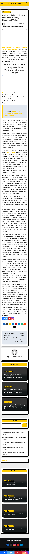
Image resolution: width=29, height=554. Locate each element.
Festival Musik (13, 26)
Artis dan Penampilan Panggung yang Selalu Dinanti (13, 513)
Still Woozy (20, 26)
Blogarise (22, 550)
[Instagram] (12, 318)
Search (14, 420)
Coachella (6, 26)
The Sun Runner (14, 3)
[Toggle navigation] (2, 4)
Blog (6, 480)
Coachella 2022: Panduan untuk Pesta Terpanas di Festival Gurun (13, 113)
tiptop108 (4, 460)
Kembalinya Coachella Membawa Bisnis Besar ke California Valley (20, 337)
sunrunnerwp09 (11, 23)
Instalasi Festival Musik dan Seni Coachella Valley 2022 (13, 390)
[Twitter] (6, 318)
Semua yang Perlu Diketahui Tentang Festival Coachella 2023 (14, 405)
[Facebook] (3, 318)
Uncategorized (6, 11)
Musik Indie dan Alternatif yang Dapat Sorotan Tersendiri (13, 498)
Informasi (11, 480)
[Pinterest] (9, 318)
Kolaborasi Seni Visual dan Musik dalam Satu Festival (13, 483)
